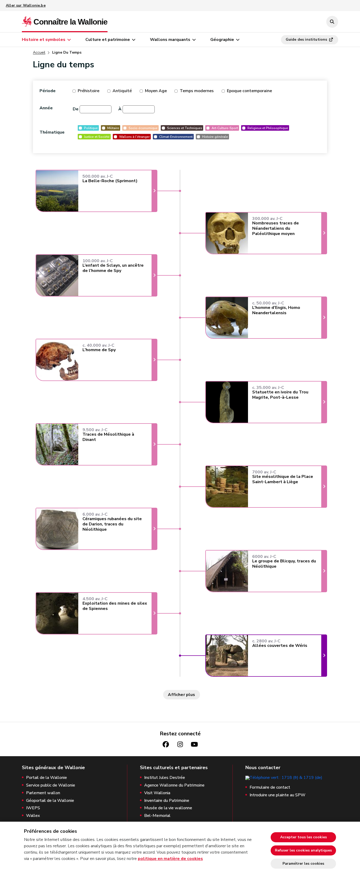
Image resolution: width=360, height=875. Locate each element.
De (76, 109)
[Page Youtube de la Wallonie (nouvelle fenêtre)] (194, 744)
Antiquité (122, 90)
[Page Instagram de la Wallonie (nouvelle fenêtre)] (180, 744)
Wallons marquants (170, 40)
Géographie (222, 40)
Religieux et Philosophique (267, 128)
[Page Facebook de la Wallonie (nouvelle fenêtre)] (166, 744)
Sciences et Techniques (184, 128)
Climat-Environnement (176, 136)
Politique (91, 128)
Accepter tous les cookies (303, 837)
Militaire (113, 128)
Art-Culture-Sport (225, 128)
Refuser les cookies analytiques (303, 850)
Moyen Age (156, 90)
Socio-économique (143, 128)
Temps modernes (197, 90)
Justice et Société (97, 136)
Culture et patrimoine (107, 40)
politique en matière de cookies (170, 859)
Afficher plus (181, 695)
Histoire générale (215, 136)
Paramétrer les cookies (303, 863)
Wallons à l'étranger (134, 136)
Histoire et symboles (43, 40)
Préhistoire (88, 90)
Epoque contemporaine (249, 90)
